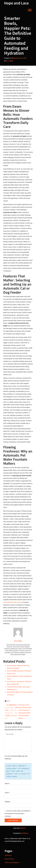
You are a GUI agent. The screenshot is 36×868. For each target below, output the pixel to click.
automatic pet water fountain (12, 602)
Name (7, 783)
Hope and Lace (16, 3)
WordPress (24, 833)
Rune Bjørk (9, 61)
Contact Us (8, 855)
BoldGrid (23, 828)
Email (7, 793)
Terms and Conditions (12, 862)
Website (7, 802)
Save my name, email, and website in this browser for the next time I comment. (17, 813)
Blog (8, 701)
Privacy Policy (9, 859)
